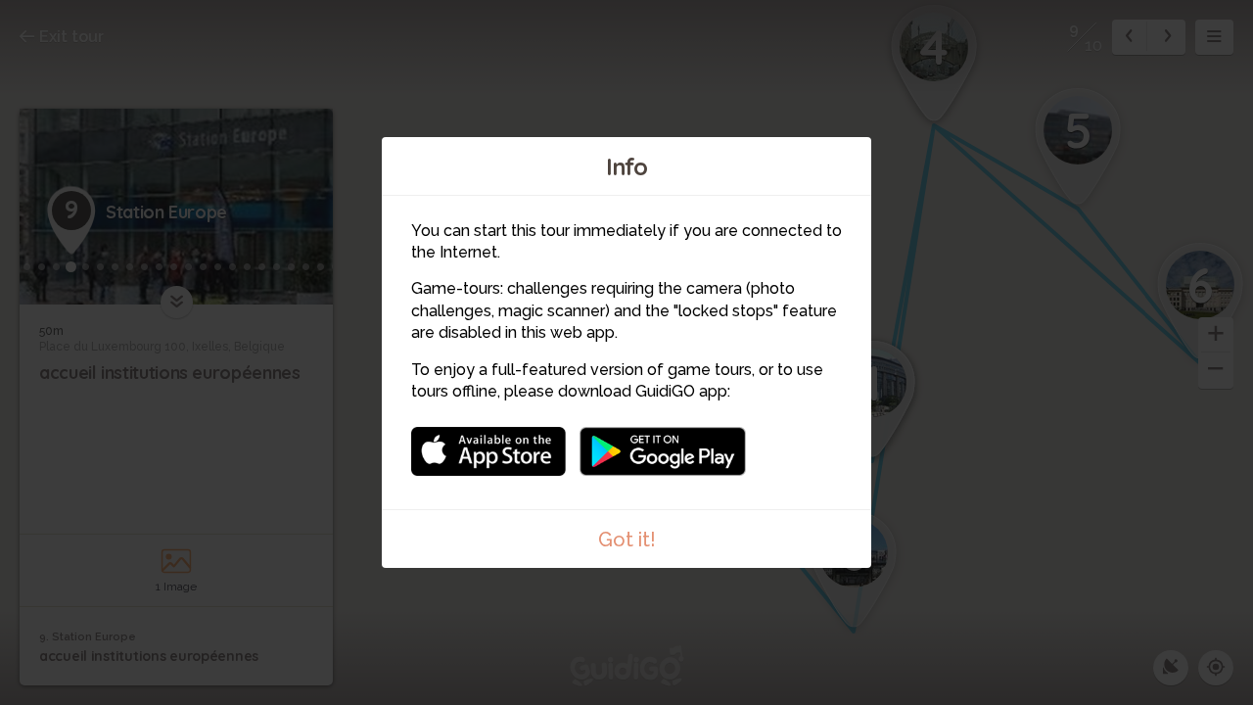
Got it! (627, 539)
